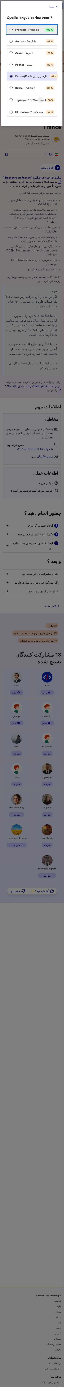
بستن (51, 6)
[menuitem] (32, 29)
